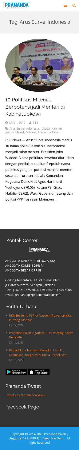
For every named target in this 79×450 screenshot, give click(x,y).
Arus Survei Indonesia (24, 128)
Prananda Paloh (49, 132)
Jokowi (45, 128)
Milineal (31, 132)
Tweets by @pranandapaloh (25, 395)
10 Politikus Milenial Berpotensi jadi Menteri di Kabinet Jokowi (35, 107)
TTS (35, 122)
